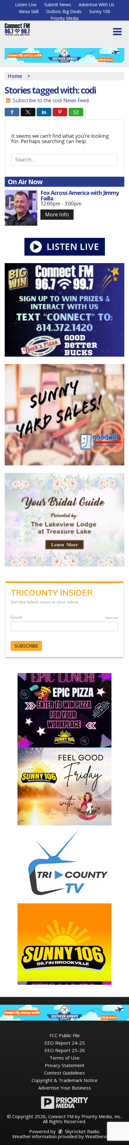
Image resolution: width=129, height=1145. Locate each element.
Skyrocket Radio (81, 1131)
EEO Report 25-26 (64, 1050)
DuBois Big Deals (64, 11)
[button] (117, 32)
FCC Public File (64, 1035)
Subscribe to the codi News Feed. (51, 100)
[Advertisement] (64, 55)
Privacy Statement (65, 1065)
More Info (57, 214)
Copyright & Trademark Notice (65, 1080)
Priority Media (64, 18)
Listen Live (26, 4)
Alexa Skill (29, 11)
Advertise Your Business (64, 1088)
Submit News (57, 4)
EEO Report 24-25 (64, 1043)
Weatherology (100, 1136)
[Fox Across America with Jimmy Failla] (21, 208)
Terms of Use (64, 1058)
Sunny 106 (99, 11)
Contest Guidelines (64, 1073)
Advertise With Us (96, 4)
